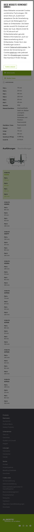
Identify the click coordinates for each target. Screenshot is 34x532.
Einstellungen (16, 55)
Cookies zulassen (10, 67)
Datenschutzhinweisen (18, 47)
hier (24, 58)
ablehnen (13, 52)
